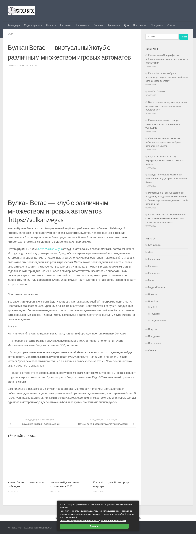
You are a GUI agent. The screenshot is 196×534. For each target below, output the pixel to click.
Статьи (171, 25)
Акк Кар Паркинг (156, 91)
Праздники (157, 25)
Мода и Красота (33, 25)
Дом (126, 25)
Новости (51, 25)
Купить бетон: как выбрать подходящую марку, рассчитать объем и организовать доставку (166, 77)
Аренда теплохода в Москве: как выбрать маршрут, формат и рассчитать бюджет (166, 178)
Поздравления (158, 320)
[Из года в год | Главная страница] (21, 10)
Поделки (98, 25)
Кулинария (113, 25)
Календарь (14, 25)
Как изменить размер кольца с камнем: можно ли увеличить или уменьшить (162, 124)
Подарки (155, 313)
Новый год (81, 25)
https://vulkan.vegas (50, 249)
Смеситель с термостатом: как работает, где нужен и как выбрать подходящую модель (163, 142)
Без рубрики (154, 245)
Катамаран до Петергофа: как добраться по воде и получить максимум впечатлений (166, 59)
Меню (151, 280)
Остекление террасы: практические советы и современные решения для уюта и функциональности (165, 218)
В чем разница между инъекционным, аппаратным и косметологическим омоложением (166, 106)
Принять (94, 526)
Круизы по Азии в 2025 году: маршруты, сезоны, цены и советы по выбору (164, 160)
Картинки (65, 25)
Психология (140, 25)
